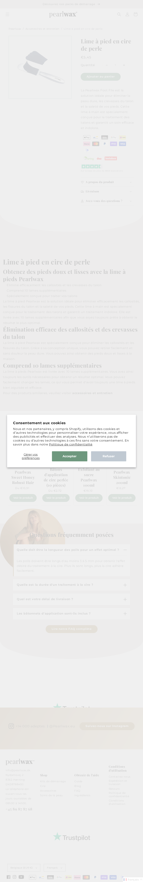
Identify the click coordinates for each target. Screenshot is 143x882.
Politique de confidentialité (71, 444)
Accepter (70, 456)
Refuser (109, 456)
